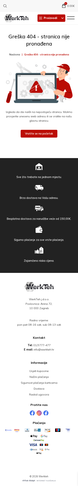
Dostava (39, 388)
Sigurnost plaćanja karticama (39, 382)
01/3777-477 (42, 345)
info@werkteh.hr (44, 349)
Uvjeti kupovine (39, 371)
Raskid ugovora (39, 394)
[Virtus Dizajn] (39, 481)
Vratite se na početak (39, 133)
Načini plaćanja (39, 377)
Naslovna (14, 54)
